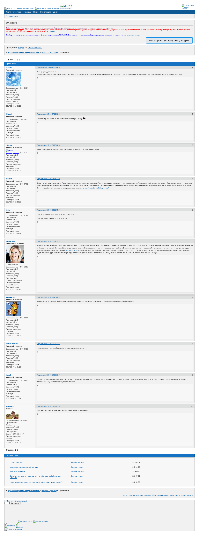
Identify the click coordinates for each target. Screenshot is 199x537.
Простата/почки (16, 462)
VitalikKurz (10, 297)
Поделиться (41, 67)
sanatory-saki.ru (71, 250)
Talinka (9, 68)
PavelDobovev (12, 344)
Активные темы (12, 16)
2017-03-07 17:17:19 (53, 241)
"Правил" (52, 31)
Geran (9, 145)
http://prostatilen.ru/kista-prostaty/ (97, 188)
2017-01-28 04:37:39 (53, 179)
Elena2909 (10, 241)
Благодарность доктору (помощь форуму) (169, 40)
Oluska (9, 179)
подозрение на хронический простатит (24, 467)
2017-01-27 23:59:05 (53, 114)
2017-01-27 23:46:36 (53, 67)
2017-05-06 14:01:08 (53, 406)
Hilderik (9, 114)
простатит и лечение (17, 471)
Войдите (21, 47)
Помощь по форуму (143, 495)
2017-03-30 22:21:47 (53, 375)
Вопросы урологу (49, 53)
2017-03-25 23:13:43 (53, 344)
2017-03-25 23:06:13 (53, 297)
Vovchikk (10, 406)
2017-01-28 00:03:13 (53, 145)
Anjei (8, 210)
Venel (8, 375)
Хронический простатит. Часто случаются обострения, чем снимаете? (36, 482)
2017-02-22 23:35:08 (53, 210)
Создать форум (129, 495)
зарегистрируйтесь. (132, 35)
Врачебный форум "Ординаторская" (24, 53)
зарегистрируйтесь (35, 47)
